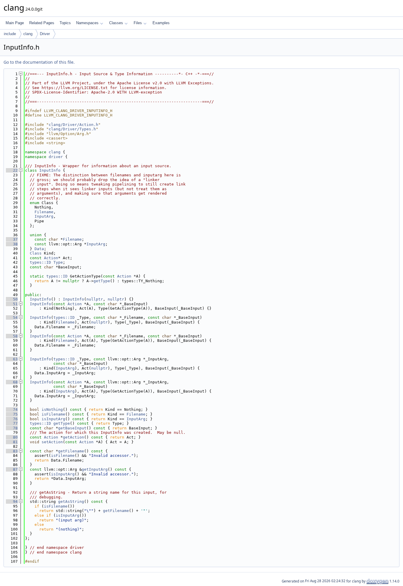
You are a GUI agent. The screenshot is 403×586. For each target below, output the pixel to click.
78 (12, 428)
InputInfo (49, 170)
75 (12, 414)
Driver (45, 34)
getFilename (71, 451)
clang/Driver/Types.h (72, 129)
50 (12, 299)
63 (12, 359)
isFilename (53, 414)
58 (12, 336)
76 (12, 419)
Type (58, 262)
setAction (52, 442)
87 (12, 469)
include (10, 34)
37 (12, 239)
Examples (161, 23)
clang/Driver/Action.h (73, 124)
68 (12, 382)
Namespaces (87, 23)
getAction (73, 437)
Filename (44, 212)
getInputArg (95, 469)
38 (12, 244)
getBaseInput (72, 428)
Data (39, 249)
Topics (65, 23)
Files (138, 23)
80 (12, 437)
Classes (116, 23)
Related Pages (41, 23)
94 (12, 501)
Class (36, 253)
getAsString (71, 501)
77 (12, 423)
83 (12, 451)
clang (27, 34)
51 (12, 304)
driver (56, 157)
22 (12, 170)
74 (12, 409)
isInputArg (53, 419)
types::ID (40, 262)
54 (12, 317)
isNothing (52, 409)
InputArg (44, 216)
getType (102, 281)
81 (12, 442)
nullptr (94, 299)
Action (51, 258)
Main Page (15, 23)
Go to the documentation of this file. (39, 62)
